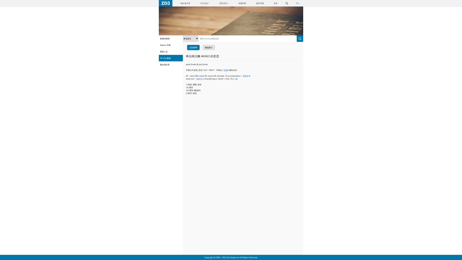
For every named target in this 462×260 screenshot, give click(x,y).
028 (225, 70)
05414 (199, 78)
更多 (276, 3)
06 (236, 78)
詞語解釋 (193, 47)
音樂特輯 (242, 3)
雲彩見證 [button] (223, 3)
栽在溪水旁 (185, 3)
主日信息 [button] (204, 3)
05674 (245, 76)
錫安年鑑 (260, 3)
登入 (298, 3)
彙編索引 (209, 47)
